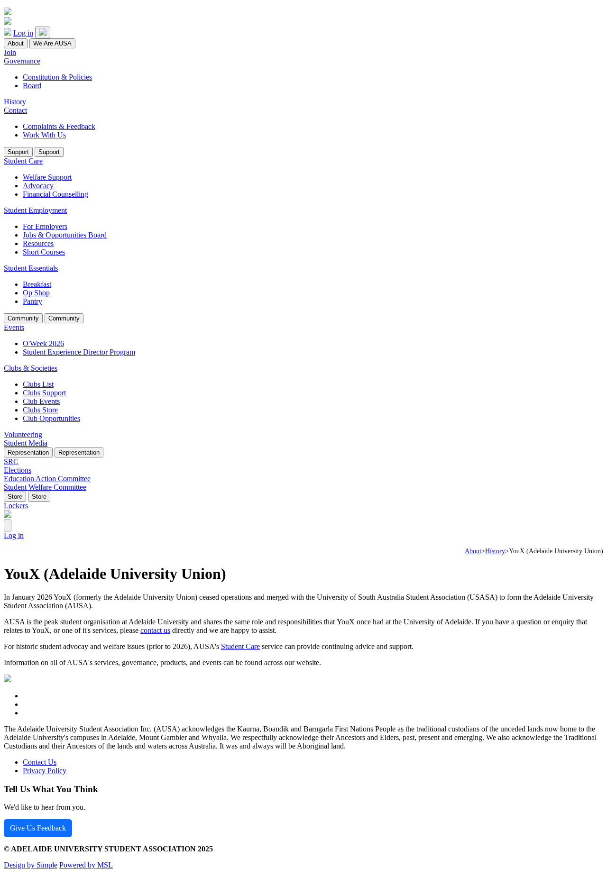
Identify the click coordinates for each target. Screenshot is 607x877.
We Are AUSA (52, 43)
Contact (15, 110)
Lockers (16, 506)
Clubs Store (40, 410)
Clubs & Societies (30, 368)
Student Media (25, 443)
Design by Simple (30, 865)
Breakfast (37, 284)
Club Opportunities (51, 418)
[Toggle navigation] (42, 32)
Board (32, 86)
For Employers (45, 226)
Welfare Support (47, 177)
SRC (11, 461)
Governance (22, 61)
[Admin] (7, 525)
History (15, 102)
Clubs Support (44, 393)
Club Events (41, 401)
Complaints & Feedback (59, 126)
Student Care (23, 161)
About (16, 43)
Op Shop (36, 293)
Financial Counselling (55, 194)
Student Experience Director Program (79, 352)
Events (14, 327)
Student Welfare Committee (45, 487)
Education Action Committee (47, 479)
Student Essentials (31, 268)
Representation (28, 452)
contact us (155, 630)
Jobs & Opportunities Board (65, 235)
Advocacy (38, 186)
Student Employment (35, 210)
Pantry (32, 301)
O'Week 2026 (43, 343)
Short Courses (44, 252)
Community (23, 318)
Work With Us (44, 135)
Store (15, 496)
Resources (38, 243)
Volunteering (23, 434)
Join (10, 52)
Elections (17, 470)
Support (18, 151)
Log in (23, 33)
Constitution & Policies (57, 77)
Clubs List (38, 384)
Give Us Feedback (38, 828)
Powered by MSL (86, 865)
